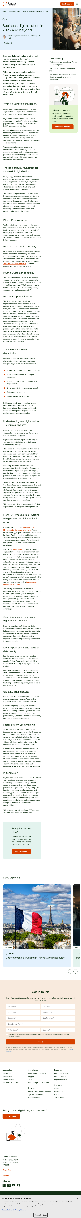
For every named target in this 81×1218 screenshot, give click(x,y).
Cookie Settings (40, 1215)
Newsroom (58, 1091)
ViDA (30, 1080)
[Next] (75, 971)
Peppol (31, 1076)
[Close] (77, 1198)
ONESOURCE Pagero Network (39, 1091)
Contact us (7, 1170)
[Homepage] (9, 4)
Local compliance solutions (38, 1083)
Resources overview (62, 1073)
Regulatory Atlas (60, 1080)
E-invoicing (7, 1073)
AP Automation (8, 1076)
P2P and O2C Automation (12, 1083)
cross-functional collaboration (14, 264)
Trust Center (59, 1098)
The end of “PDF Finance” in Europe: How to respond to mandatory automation (62, 77)
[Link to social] (4, 1185)
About (56, 1088)
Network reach (34, 1098)
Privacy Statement (20, 1210)
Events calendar (60, 1076)
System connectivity (36, 1094)
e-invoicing (17, 549)
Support (6, 1176)
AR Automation (8, 1080)
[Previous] (70, 971)
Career (56, 1094)
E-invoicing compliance (37, 1073)
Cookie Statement (8, 1210)
